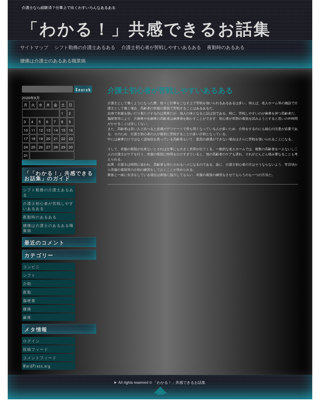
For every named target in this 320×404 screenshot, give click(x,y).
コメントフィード (40, 357)
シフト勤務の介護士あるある (84, 46)
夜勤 (27, 292)
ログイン (31, 340)
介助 (27, 283)
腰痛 (27, 309)
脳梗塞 (29, 300)
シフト (29, 275)
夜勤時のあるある (226, 46)
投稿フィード (35, 349)
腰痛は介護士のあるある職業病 (53, 60)
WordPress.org (37, 366)
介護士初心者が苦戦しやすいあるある (161, 46)
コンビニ (31, 266)
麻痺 (27, 317)
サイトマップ (34, 46)
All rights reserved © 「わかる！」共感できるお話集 (161, 382)
